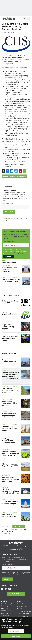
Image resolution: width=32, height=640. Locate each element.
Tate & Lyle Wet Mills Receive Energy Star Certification (10, 338)
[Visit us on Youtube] (9, 588)
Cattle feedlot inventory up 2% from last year (10, 403)
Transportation (7, 411)
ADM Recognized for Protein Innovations (10, 314)
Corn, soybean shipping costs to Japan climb (11, 280)
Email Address (8, 203)
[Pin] (20, 171)
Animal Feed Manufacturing (7, 475)
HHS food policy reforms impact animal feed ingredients (10, 479)
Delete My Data (15, 594)
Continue (16, 636)
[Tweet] (16, 171)
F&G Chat (5, 487)
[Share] (7, 171)
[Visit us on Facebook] (2, 588)
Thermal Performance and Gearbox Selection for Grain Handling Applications (10, 374)
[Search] (24, 18)
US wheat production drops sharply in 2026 (10, 465)
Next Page (19, 526)
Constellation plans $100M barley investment (9, 269)
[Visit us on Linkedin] (6, 588)
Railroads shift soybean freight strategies (10, 415)
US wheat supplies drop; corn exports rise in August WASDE (10, 453)
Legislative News (8, 499)
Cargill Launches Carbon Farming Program (8, 327)
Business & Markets (8, 399)
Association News (8, 265)
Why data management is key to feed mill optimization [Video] (10, 491)
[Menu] (28, 18)
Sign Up (8, 256)
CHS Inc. (5, 55)
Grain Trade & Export (9, 277)
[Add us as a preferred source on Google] (24, 171)
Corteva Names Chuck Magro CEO (10, 302)
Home (3, 299)
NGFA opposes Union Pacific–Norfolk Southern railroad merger (10, 441)
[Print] (3, 171)
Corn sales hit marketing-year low (9, 515)
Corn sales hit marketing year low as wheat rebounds (10, 390)
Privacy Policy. (18, 253)
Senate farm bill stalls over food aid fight (10, 502)
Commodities (6, 449)
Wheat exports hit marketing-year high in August (10, 428)
